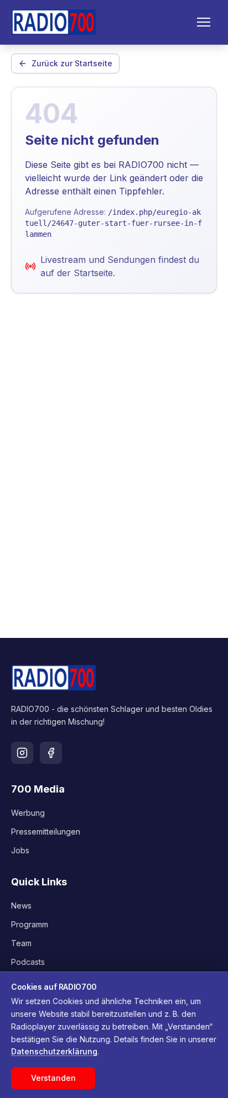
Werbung (28, 812)
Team (21, 943)
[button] (203, 22)
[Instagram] (22, 753)
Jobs (20, 850)
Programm (29, 924)
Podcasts (28, 962)
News (21, 905)
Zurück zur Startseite (72, 63)
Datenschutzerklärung (54, 1051)
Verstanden (53, 1078)
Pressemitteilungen (45, 831)
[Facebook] (51, 753)
